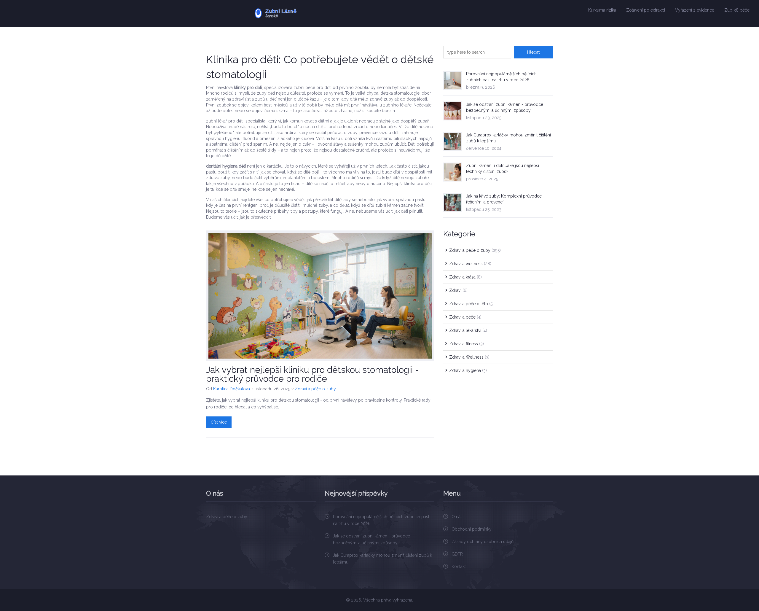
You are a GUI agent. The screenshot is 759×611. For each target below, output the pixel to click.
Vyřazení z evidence (694, 10)
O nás (457, 516)
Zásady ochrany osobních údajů (483, 541)
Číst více (219, 422)
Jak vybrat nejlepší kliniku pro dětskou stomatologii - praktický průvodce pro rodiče (312, 374)
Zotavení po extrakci (645, 10)
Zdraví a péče (465, 317)
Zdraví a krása (465, 277)
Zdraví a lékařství (468, 330)
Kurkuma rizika (602, 10)
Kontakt (459, 566)
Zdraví (458, 290)
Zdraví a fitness (466, 343)
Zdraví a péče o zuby (315, 388)
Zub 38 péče (737, 10)
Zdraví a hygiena (468, 370)
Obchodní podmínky (472, 529)
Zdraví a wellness (470, 263)
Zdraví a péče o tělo (471, 303)
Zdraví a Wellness (469, 357)
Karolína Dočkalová (231, 388)
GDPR (457, 554)
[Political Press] (293, 13)
